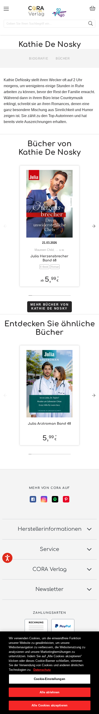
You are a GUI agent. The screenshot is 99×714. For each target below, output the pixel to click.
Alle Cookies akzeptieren (49, 705)
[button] (93, 226)
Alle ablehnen (50, 692)
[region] (49, 672)
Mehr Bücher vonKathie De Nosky (49, 306)
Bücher (63, 58)
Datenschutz (42, 669)
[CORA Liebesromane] (36, 11)
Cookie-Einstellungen (49, 679)
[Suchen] (90, 23)
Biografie (38, 58)
